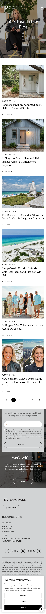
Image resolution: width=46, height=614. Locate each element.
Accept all (23, 607)
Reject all (23, 595)
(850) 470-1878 (7, 529)
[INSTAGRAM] (12, 551)
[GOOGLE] (39, 551)
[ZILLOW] (33, 551)
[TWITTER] (23, 551)
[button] (23, 481)
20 (32, 400)
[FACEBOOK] (7, 551)
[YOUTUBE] (28, 551)
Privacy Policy (17, 438)
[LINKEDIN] (17, 551)
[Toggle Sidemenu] (42, 7)
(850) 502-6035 (7, 527)
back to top (12, 507)
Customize (23, 601)
